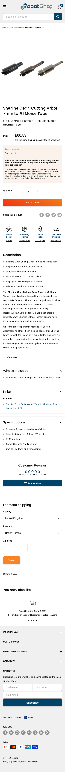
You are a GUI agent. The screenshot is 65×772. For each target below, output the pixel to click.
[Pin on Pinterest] (47, 215)
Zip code (7, 540)
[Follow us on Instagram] (17, 732)
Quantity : (8, 190)
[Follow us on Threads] (47, 732)
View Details (24, 240)
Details (9, 240)
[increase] (37, 190)
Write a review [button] (32, 483)
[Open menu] (4, 6)
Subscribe (32, 702)
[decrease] (18, 190)
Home (4, 27)
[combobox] (28, 16)
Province (7, 526)
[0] (59, 7)
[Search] (58, 16)
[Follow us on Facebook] (5, 732)
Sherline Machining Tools (18, 121)
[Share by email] (59, 215)
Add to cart (32, 202)
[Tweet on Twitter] (53, 215)
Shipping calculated (37, 140)
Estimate (12, 560)
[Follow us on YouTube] (29, 732)
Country (7, 511)
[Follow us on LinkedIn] (41, 732)
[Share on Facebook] (41, 215)
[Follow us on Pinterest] (23, 732)
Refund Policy (10, 574)
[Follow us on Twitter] (11, 732)
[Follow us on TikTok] (35, 732)
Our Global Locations (12, 717)
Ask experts (40, 240)
